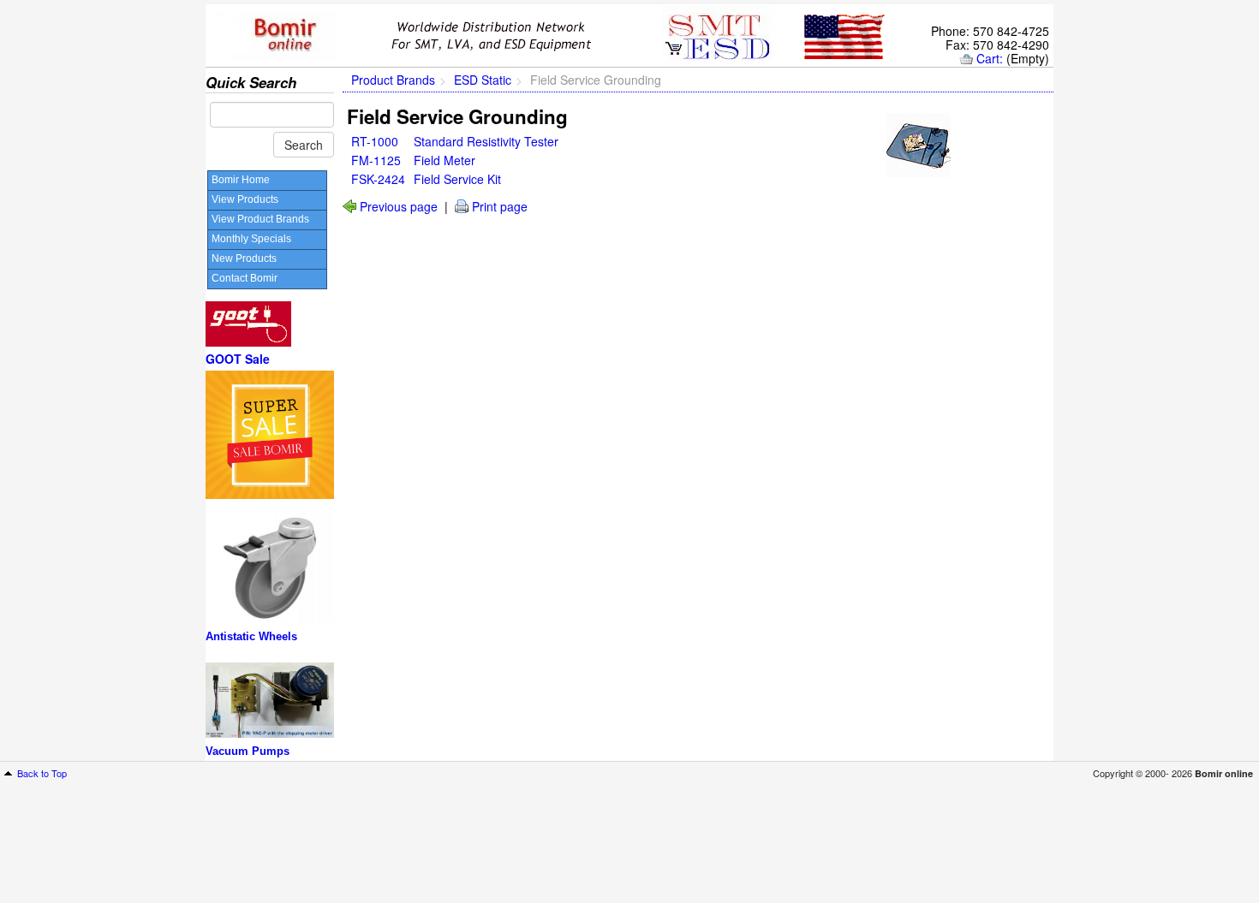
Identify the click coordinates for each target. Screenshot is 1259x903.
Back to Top (42, 773)
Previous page (399, 206)
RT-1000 (374, 141)
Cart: (989, 58)
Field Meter (444, 160)
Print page (500, 206)
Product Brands (393, 79)
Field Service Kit (457, 178)
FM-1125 (376, 160)
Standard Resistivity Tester (486, 141)
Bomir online (1224, 773)
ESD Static (482, 79)
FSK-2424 (378, 178)
